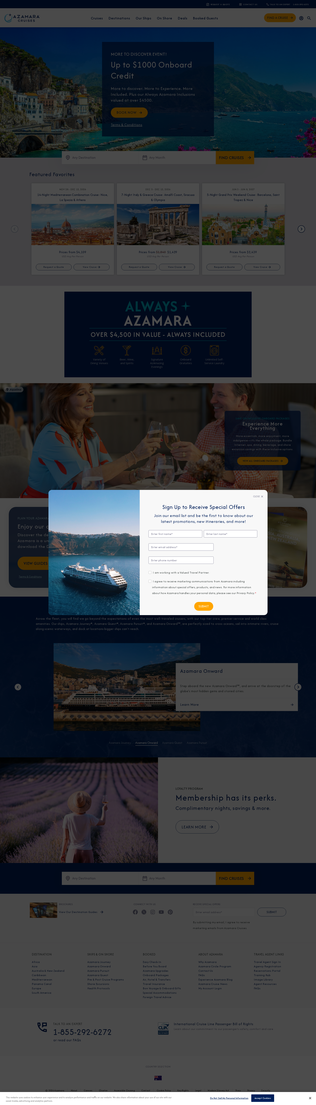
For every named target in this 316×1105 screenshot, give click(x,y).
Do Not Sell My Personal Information (229, 1098)
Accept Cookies (263, 1098)
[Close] (310, 1098)
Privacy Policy (245, 593)
